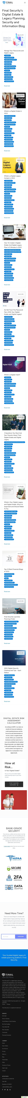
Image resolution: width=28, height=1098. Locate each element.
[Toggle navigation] (25, 3)
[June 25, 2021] (14, 491)
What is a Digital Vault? (12, 375)
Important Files (8, 128)
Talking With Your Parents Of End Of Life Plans (14, 442)
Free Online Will (5, 1026)
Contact (4, 1070)
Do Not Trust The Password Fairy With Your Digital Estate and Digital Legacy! (13, 312)
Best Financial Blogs (9, 582)
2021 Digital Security (9, 675)
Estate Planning (8, 79)
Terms (3, 1004)
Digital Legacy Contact (9, 115)
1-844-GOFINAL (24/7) (7, 1087)
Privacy (8, 1004)
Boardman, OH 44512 (7, 1084)
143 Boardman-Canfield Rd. (8, 1078)
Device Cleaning (5, 1018)
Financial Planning (9, 81)
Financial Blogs (8, 580)
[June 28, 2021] (14, 422)
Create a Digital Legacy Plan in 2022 (12, 252)
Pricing (3, 1051)
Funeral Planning (8, 144)
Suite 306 (4, 1081)
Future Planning (8, 444)
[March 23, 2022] (14, 100)
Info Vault (7, 70)
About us (4, 1054)
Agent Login (4, 1068)
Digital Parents (8, 446)
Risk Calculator (5, 1029)
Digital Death (8, 72)
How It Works (5, 1045)
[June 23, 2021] (14, 558)
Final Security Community (10, 623)
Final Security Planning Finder (11, 621)
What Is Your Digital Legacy (10, 511)
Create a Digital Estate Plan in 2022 (12, 249)
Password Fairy (8, 316)
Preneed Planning (9, 146)
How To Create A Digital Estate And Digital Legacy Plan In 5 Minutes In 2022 (13, 245)
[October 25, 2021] (14, 232)
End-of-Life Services (9, 133)
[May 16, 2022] (14, 40)
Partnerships (5, 1059)
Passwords (7, 55)
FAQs (3, 1062)
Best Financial (8, 576)
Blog (3, 1057)
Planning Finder (8, 625)
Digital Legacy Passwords (10, 59)
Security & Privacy (6, 1065)
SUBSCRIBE (21, 936)
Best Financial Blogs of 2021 (11, 584)
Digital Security (8, 677)
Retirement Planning (9, 630)
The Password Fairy (9, 319)
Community (4, 1032)
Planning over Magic (9, 321)
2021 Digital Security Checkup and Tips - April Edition (12, 670)
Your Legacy (7, 74)
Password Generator (6, 1035)
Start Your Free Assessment (14, 784)
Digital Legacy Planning (10, 66)
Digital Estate (8, 64)
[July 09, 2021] (14, 364)
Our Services (5, 1048)
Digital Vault (7, 377)
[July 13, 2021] (14, 299)
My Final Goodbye (6, 1024)
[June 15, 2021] (14, 606)
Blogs (6, 578)
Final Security (5, 980)
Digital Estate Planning (9, 68)
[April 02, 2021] (14, 657)
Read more (7, 86)
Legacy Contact (8, 180)
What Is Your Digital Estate (10, 513)
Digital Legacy (8, 61)
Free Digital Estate (9, 679)
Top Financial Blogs (9, 574)
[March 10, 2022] (14, 165)
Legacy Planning (8, 77)
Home (3, 1043)
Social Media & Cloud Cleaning (9, 1021)
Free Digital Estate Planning (11, 681)
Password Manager (9, 57)
